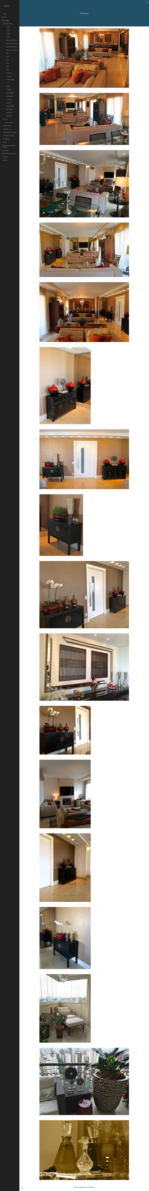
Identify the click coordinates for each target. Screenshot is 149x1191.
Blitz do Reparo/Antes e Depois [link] (9, 146)
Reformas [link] (5, 150)
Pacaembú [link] (9, 112)
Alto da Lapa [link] (9, 109)
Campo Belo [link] (9, 96)
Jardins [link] (8, 27)
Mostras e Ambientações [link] (9, 153)
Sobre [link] (4, 17)
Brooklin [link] (8, 89)
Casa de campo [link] (9, 122)
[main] (84, 13)
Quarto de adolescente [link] (11, 132)
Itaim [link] (7, 53)
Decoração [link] (6, 20)
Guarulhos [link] (9, 99)
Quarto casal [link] (8, 129)
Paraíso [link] (8, 86)
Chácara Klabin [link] (10, 106)
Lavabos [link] (7, 139)
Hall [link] (6, 142)
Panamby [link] (8, 73)
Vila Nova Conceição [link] (11, 40)
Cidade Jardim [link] (10, 79)
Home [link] (5, 13)
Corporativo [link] (8, 125)
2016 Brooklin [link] (10, 93)
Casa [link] (6, 119)
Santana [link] (8, 102)
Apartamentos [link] (8, 23)
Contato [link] (5, 160)
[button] (147, 2)
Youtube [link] (5, 157)
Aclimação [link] (9, 116)
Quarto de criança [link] (9, 135)
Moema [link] (8, 83)
